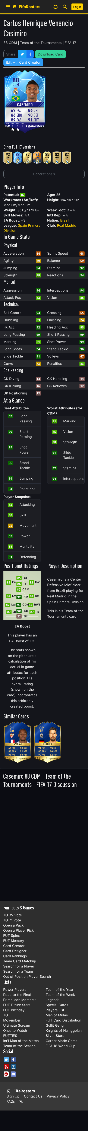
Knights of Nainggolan (64, 1030)
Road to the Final (17, 994)
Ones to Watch (15, 1030)
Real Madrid (66, 225)
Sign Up (13, 1096)
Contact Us (33, 1096)
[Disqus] (44, 843)
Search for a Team (18, 971)
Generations (43, 174)
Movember (12, 1020)
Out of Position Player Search (27, 976)
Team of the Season (19, 1046)
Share (10, 54)
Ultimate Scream (16, 1025)
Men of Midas (57, 1015)
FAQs (11, 1101)
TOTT (7, 1015)
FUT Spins (11, 935)
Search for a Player (18, 966)
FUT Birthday (14, 1010)
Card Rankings (15, 956)
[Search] (65, 6)
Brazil (64, 220)
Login (77, 7)
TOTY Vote (12, 920)
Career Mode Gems (61, 1041)
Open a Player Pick (18, 930)
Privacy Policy (58, 1096)
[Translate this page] (21, 1101)
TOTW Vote (12, 915)
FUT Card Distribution (63, 1020)
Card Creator (23, 62)
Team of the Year (59, 989)
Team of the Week (60, 994)
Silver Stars (55, 1035)
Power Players (14, 989)
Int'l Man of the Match (21, 1041)
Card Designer (14, 951)
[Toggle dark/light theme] (55, 6)
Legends (52, 1000)
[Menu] (8, 7)
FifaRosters (24, 1091)
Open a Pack (13, 925)
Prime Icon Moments (19, 1000)
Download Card (50, 54)
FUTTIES (10, 1035)
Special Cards (57, 1005)
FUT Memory (13, 940)
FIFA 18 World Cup (60, 1046)
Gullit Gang (55, 1025)
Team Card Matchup (19, 961)
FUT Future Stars (16, 1005)
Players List (55, 1010)
